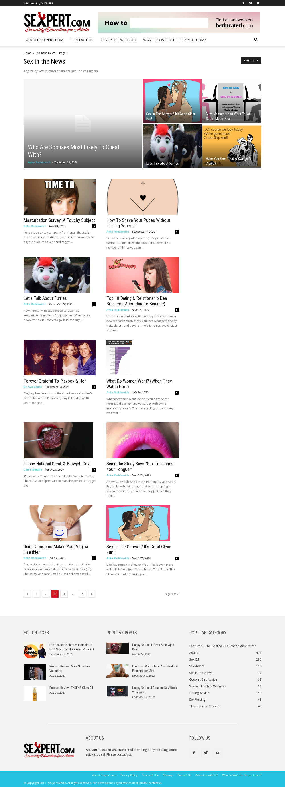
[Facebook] (243, 3)
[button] (256, 40)
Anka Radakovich (39, 162)
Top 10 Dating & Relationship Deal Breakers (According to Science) (137, 301)
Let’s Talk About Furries (45, 298)
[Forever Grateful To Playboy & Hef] (60, 357)
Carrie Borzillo (33, 469)
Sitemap (168, 775)
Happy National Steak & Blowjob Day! (57, 463)
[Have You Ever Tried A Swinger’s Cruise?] (231, 146)
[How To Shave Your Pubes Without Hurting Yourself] (142, 197)
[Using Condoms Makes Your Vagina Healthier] (60, 523)
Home (27, 53)
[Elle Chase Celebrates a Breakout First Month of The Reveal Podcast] (35, 650)
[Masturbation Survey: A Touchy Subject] (60, 197)
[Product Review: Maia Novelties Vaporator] (35, 672)
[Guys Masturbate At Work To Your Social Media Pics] (231, 101)
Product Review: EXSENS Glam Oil (71, 688)
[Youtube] (258, 3)
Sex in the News (45, 53)
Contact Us (82, 39)
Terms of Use (150, 775)
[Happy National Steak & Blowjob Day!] (60, 440)
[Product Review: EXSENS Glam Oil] (35, 693)
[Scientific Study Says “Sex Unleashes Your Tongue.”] (142, 440)
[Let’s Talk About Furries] (172, 146)
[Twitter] (250, 3)
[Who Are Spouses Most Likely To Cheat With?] (83, 123)
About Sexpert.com (44, 39)
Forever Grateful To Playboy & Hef (55, 381)
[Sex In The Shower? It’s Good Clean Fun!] (172, 101)
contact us (124, 754)
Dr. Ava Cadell (33, 387)
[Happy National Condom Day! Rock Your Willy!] (117, 691)
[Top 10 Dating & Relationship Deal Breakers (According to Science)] (142, 275)
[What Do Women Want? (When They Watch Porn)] (142, 357)
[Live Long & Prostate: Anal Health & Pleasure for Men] (117, 671)
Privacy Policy (129, 775)
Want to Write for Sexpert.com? (174, 39)
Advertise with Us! (118, 39)
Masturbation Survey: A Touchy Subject (59, 220)
